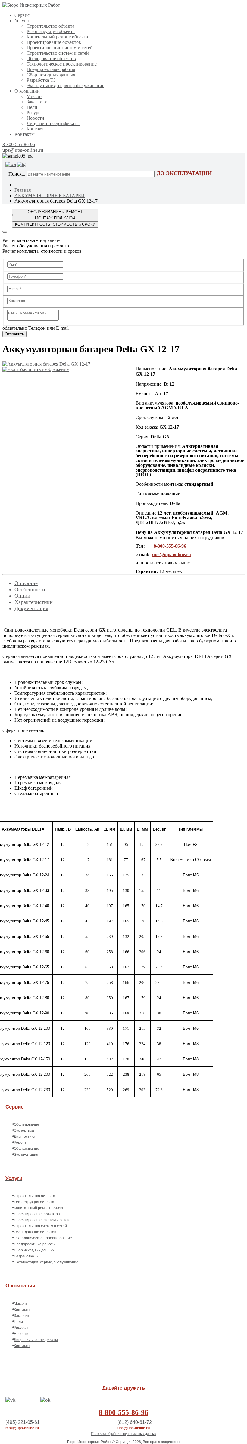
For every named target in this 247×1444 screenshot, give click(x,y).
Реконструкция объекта (51, 31)
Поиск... (16, 173)
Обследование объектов (51, 58)
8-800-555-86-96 (18, 144)
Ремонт (20, 1142)
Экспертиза (24, 1130)
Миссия (34, 96)
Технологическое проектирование (62, 63)
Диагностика (24, 1136)
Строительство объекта (50, 26)
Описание (26, 583)
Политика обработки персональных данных (123, 1434)
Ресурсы (35, 112)
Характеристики (33, 602)
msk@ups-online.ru (22, 1428)
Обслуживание (26, 1148)
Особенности (29, 589)
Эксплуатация (26, 1154)
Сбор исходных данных (51, 74)
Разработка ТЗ (41, 80)
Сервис (22, 15)
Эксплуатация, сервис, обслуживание (65, 85)
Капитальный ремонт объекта (57, 36)
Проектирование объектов (54, 42)
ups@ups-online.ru (22, 150)
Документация (31, 608)
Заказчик (21, 1316)
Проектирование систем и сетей (60, 47)
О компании (27, 90)
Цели (32, 107)
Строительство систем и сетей (58, 53)
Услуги (21, 20)
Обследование (26, 1124)
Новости (35, 118)
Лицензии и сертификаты (53, 123)
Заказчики (37, 101)
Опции (22, 596)
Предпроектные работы (51, 69)
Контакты (37, 128)
